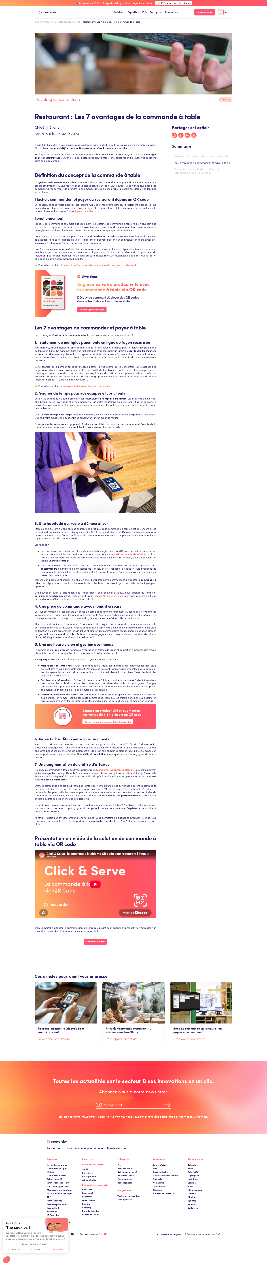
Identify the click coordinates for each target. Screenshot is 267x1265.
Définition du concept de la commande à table (201, 156)
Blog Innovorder (43, 21)
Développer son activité (67, 21)
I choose (35, 1249)
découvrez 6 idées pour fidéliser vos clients (85, 386)
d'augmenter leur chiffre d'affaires (113, 769)
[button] (119, 12)
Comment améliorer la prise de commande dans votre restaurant (98, 265)
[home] (47, 12)
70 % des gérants (113, 596)
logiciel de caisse (84, 211)
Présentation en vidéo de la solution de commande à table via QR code (196, 171)
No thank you (13, 1249)
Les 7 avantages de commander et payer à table (202, 163)
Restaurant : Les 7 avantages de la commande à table (111, 21)
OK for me (57, 1249)
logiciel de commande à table (128, 554)
